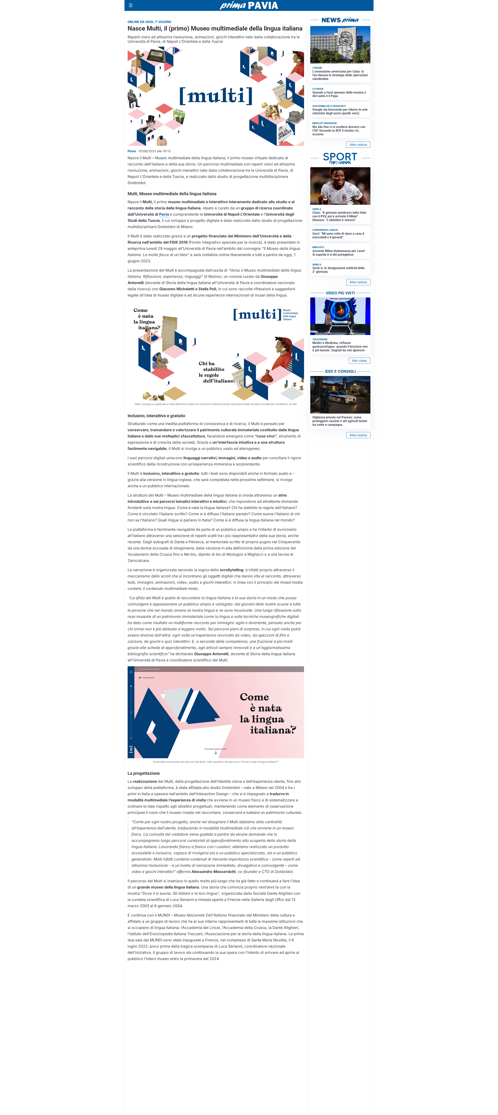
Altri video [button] (359, 361)
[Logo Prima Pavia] (249, 5)
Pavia (164, 214)
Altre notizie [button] (358, 145)
